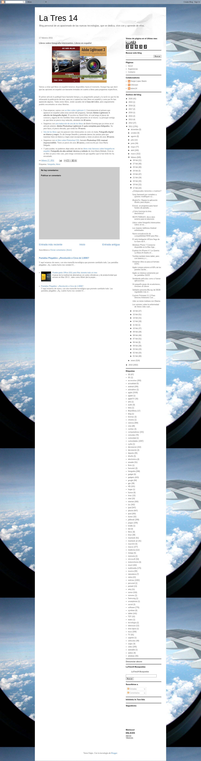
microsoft (131, 559)
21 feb (135, 178)
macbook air (133, 541)
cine (129, 426)
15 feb (135, 314)
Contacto (131, 72)
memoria (131, 556)
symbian (131, 610)
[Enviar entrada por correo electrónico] (60, 160)
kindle (130, 526)
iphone (130, 511)
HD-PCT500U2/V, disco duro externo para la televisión (143, 218)
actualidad (132, 383)
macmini (131, 544)
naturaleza (132, 574)
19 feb (135, 185)
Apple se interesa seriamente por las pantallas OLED (145, 274)
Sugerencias (133, 69)
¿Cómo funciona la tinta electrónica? (141, 212)
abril (133, 150)
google (130, 480)
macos (130, 547)
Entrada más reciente (50, 244)
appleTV (131, 399)
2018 (131, 106)
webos (130, 653)
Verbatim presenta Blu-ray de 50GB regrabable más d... (146, 291)
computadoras (133, 432)
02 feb (135, 353)
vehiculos (132, 641)
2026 (131, 99)
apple (130, 393)
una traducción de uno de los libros (69, 124)
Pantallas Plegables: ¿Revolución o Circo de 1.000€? (64, 258)
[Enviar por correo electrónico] (65, 160)
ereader (131, 462)
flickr (130, 465)
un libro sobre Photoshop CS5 (67, 140)
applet (130, 396)
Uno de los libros (50, 132)
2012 (131, 123)
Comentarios (134, 693)
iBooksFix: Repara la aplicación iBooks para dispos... (144, 201)
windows (131, 656)
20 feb (135, 181)
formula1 (131, 468)
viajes (130, 644)
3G (129, 377)
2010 (131, 365)
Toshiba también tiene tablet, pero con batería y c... (145, 257)
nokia (130, 577)
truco (130, 632)
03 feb (135, 349)
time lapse (132, 629)
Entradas (133, 689)
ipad (129, 508)
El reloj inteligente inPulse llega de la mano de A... (146, 240)
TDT (129, 616)
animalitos (132, 390)
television (132, 626)
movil (130, 565)
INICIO (128, 736)
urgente (131, 638)
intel (129, 499)
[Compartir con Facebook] (73, 160)
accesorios (132, 380)
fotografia (51, 164)
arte (129, 402)
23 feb (135, 174)
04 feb (135, 346)
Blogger (114, 753)
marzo (133, 154)
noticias (131, 580)
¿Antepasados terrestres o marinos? (146, 191)
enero (133, 360)
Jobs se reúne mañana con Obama (146, 301)
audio (130, 405)
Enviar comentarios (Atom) (61, 250)
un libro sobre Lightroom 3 (75, 110)
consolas (131, 435)
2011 (131, 126)
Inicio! (130, 66)
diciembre (135, 129)
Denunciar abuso (134, 661)
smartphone (132, 601)
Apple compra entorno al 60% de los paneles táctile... (146, 268)
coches (131, 429)
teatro (130, 620)
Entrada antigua (111, 244)
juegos (130, 523)
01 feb (135, 356)
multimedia (132, 568)
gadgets (131, 477)
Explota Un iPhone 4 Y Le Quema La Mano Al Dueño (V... (145, 252)
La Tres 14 (58, 18)
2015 (131, 116)
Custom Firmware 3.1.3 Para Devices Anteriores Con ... (143, 296)
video (130, 647)
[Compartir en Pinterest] (75, 160)
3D (129, 374)
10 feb (135, 328)
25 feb (135, 167)
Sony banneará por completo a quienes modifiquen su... (144, 196)
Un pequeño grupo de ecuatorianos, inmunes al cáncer (146, 285)
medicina (131, 550)
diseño (130, 456)
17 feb (135, 188)
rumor (130, 592)
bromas (131, 417)
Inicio (82, 244)
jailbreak (131, 520)
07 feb (135, 339)
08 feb (135, 335)
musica (131, 571)
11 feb (135, 325)
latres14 (134, 88)
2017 (131, 109)
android (131, 386)
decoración (132, 450)
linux (130, 535)
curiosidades (133, 441)
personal (131, 583)
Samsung (132, 598)
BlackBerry (132, 411)
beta (129, 408)
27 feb (135, 164)
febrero (134, 157)
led (129, 529)
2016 (131, 112)
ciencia (131, 423)
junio (133, 143)
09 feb (135, 332)
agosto (134, 136)
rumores (131, 595)
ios (129, 505)
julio (133, 140)
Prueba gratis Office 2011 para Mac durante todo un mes (74, 273)
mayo (133, 147)
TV (129, 635)
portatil (130, 586)
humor (130, 492)
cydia (130, 444)
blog (129, 414)
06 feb (135, 342)
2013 (131, 119)
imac (130, 496)
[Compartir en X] (70, 160)
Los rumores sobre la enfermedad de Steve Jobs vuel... (145, 305)
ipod (129, 514)
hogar (130, 489)
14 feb (135, 318)
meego (130, 553)
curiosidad (132, 438)
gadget (130, 474)
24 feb (135, 171)
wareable (131, 650)
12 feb (135, 321)
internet (131, 502)
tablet (130, 613)
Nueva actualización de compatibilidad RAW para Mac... (146, 235)
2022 (131, 102)
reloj (129, 589)
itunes (130, 517)
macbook (131, 538)
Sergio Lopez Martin (139, 81)
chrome (131, 420)
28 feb (135, 160)
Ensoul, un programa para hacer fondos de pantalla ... (145, 207)
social (130, 604)
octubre (134, 133)
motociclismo (133, 562)
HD (129, 486)
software (131, 607)
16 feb (135, 311)
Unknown (134, 85)
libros (58, 164)
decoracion (132, 447)
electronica (132, 459)
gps (129, 483)
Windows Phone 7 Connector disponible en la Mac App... (144, 246)
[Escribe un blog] (67, 160)
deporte (131, 453)
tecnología (132, 623)
